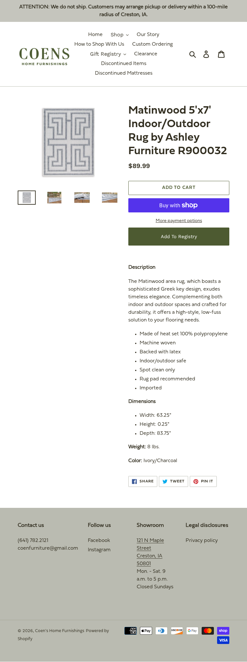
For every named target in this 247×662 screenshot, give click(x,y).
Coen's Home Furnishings (59, 631)
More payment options (179, 221)
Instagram (99, 550)
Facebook (99, 540)
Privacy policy (202, 540)
